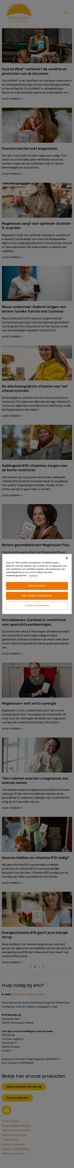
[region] (37, 584)
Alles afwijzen (37, 586)
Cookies (33, 575)
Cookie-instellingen (37, 605)
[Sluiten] (67, 558)
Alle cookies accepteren (37, 595)
